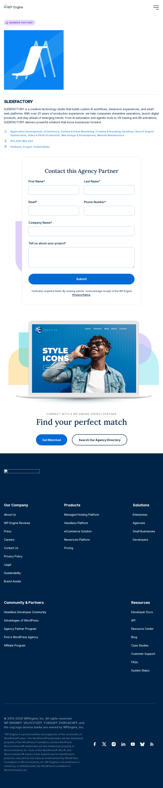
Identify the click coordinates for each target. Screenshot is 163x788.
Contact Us (11, 548)
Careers (9, 539)
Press (7, 531)
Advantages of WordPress (21, 620)
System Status (140, 670)
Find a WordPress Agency (21, 637)
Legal (7, 564)
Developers (140, 539)
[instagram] (114, 744)
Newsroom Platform (77, 539)
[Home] (79, 479)
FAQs (134, 662)
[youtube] (133, 744)
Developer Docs (142, 612)
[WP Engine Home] (19, 7)
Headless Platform (76, 523)
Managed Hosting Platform (81, 514)
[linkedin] (123, 744)
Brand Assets (12, 581)
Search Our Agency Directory (99, 440)
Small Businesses (144, 531)
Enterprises (140, 514)
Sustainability (12, 573)
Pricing (68, 548)
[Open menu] (156, 7)
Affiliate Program (14, 645)
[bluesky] (142, 744)
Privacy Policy (81, 294)
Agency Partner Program (20, 628)
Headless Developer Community (25, 612)
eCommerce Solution (78, 531)
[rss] (152, 744)
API (133, 620)
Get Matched (51, 440)
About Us (10, 514)
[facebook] (94, 744)
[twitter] (104, 744)
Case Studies (139, 645)
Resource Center (142, 628)
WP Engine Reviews (17, 523)
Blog (134, 637)
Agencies (139, 523)
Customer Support (143, 653)
